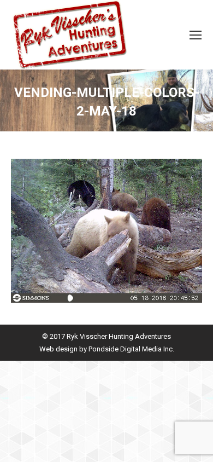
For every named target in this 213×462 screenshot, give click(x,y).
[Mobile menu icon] (195, 35)
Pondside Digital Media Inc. (131, 349)
